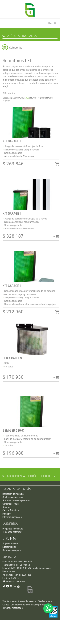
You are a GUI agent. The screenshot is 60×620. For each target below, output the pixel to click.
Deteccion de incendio (13, 494)
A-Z (27, 98)
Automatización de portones (16, 500)
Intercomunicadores (12, 517)
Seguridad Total (30, 10)
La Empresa (10, 523)
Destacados (17, 98)
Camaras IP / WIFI (10, 503)
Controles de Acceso (12, 497)
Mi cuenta (9, 538)
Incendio (6, 513)
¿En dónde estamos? (12, 532)
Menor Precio (37, 98)
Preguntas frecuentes (12, 528)
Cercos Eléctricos (10, 510)
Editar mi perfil (9, 547)
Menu (51, 23)
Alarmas (6, 507)
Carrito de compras (11, 550)
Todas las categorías (17, 489)
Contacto (9, 556)
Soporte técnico (10, 543)
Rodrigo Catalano (29, 604)
